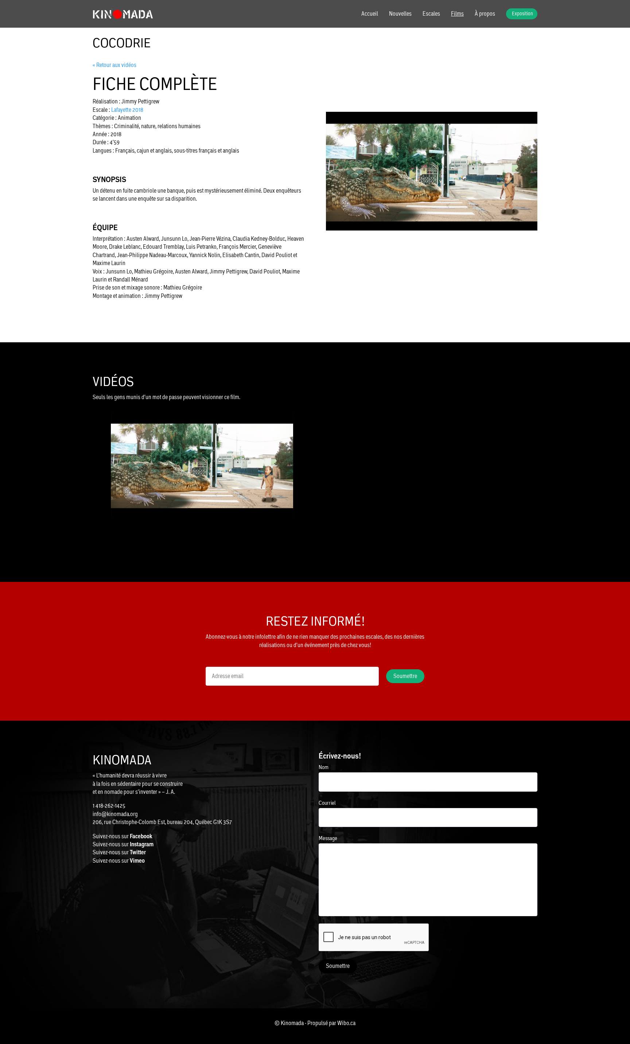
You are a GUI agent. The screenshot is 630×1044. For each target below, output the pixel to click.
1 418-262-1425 (109, 805)
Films (457, 14)
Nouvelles (400, 14)
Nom (323, 767)
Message (328, 838)
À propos (485, 14)
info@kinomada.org (115, 814)
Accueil (369, 14)
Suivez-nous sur (122, 836)
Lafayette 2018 (127, 110)
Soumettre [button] (405, 676)
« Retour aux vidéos (114, 65)
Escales (431, 14)
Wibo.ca (346, 1023)
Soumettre (338, 966)
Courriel (327, 803)
